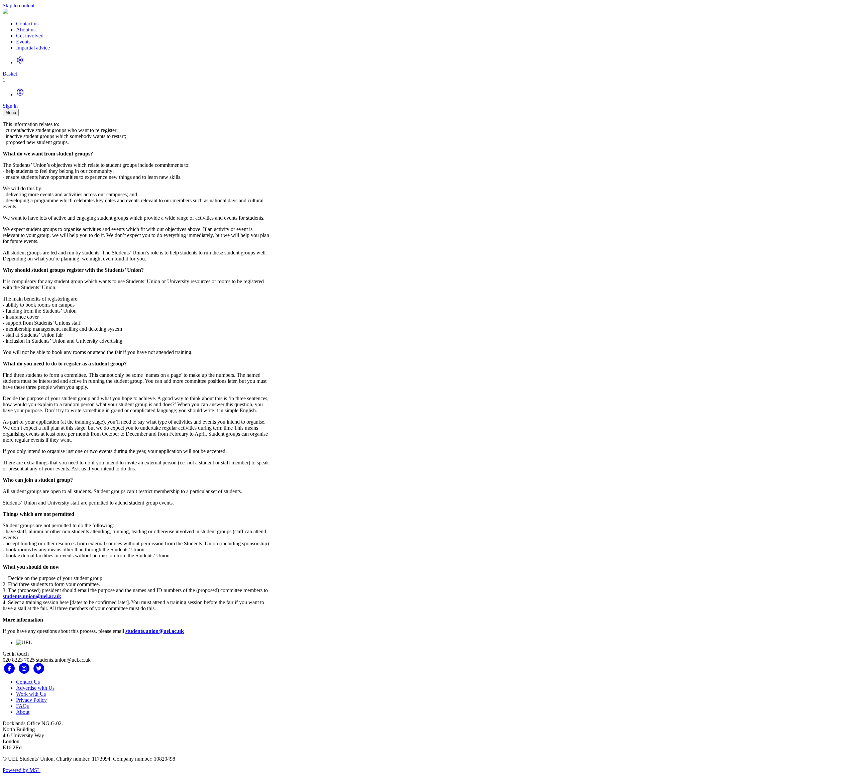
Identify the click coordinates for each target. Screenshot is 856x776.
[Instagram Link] (24, 668)
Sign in (10, 106)
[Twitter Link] (38, 668)
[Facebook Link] (10, 668)
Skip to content (18, 5)
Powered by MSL (21, 770)
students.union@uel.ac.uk (32, 596)
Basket (10, 74)
